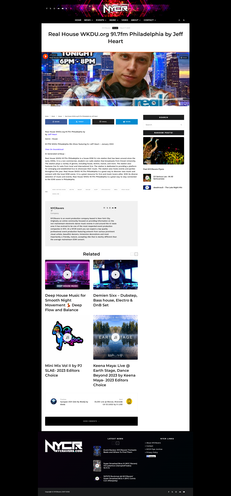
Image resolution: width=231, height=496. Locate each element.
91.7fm (72, 189)
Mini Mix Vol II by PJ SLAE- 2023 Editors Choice (63, 370)
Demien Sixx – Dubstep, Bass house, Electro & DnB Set (115, 300)
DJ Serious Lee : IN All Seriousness (163, 178)
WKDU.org (56, 193)
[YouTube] (63, 8)
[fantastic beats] (97, 451)
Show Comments (90, 421)
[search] (181, 125)
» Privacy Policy (151, 452)
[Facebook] (46, 8)
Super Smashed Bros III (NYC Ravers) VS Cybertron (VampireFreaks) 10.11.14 (120, 465)
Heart (80, 189)
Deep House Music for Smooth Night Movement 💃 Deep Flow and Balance (65, 302)
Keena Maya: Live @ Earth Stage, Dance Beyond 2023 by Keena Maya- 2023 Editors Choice (114, 375)
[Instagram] (54, 8)
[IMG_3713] (163, 150)
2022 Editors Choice (59, 189)
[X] (50, 8)
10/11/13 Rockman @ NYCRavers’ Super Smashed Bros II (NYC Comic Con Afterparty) (119, 478)
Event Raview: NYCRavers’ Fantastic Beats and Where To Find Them (120, 451)
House (115, 28)
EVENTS (100, 20)
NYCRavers (106, 28)
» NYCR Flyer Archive (153, 449)
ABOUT (134, 20)
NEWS (87, 20)
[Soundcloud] (58, 8)
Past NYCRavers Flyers (153, 169)
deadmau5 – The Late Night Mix (167, 187)
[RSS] (66, 8)
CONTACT (149, 20)
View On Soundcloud (54, 149)
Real (116, 189)
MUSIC (112, 20)
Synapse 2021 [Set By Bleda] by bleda (74, 402)
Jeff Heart (52, 134)
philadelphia (106, 189)
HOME (78, 20)
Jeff (96, 189)
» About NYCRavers (153, 443)
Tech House (125, 189)
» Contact (149, 446)
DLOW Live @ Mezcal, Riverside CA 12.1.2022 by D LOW (109, 402)
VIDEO (125, 20)
